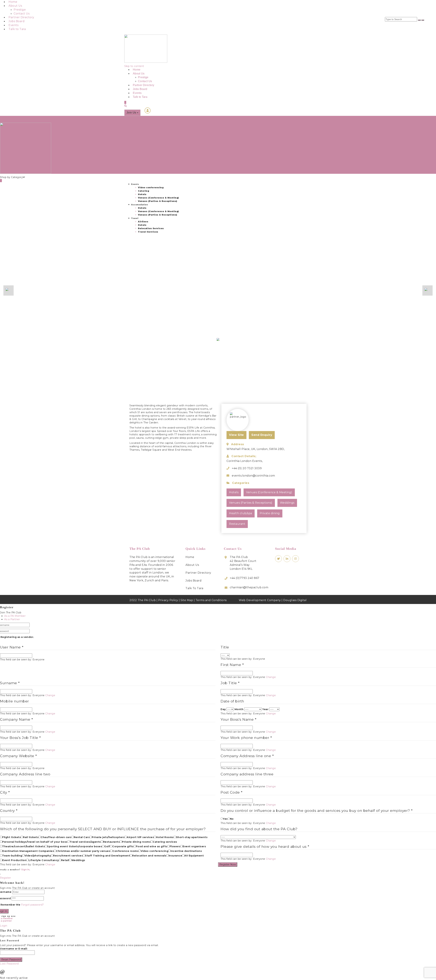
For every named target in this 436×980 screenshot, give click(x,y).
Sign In (25, 869)
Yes (225, 818)
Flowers (175, 846)
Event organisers (194, 846)
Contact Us (21, 13)
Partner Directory (21, 17)
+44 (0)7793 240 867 (244, 578)
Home (13, 1)
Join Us (132, 112)
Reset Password (11, 959)
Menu (11, 117)
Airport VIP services (140, 837)
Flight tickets (11, 837)
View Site (236, 435)
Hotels (142, 194)
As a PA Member (15, 615)
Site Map (187, 600)
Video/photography (38, 855)
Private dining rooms (136, 841)
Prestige (20, 9)
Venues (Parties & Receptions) (157, 201)
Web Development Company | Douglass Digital (273, 600)
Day (223, 709)
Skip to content (134, 66)
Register (5, 877)
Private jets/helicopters (108, 837)
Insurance (175, 855)
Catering (143, 191)
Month (239, 709)
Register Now (227, 864)
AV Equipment (194, 855)
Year (265, 709)
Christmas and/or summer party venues (83, 851)
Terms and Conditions (211, 600)
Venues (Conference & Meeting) (158, 197)
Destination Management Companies (28, 851)
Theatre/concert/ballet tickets (23, 846)
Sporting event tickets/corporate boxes (74, 846)
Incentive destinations (186, 851)
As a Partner (12, 619)
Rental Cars (82, 837)
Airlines (143, 221)
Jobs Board (17, 21)
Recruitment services (68, 855)
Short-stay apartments (192, 837)
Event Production (14, 860)
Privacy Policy (168, 600)
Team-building (12, 855)
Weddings (78, 860)
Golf (107, 846)
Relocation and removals (149, 855)
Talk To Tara (194, 588)
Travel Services (148, 232)
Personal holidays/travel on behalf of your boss (34, 841)
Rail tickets (30, 837)
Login (3, 117)
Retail (65, 860)
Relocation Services (151, 228)
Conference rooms (125, 851)
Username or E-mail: (14, 948)
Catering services (165, 841)
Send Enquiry (261, 435)
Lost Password (9, 963)
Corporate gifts (123, 846)
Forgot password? (32, 904)
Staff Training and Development (107, 855)
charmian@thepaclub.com (249, 587)
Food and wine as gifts (151, 846)
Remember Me (10, 904)
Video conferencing (151, 187)
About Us (15, 5)
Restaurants (111, 841)
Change (271, 677)
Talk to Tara (17, 29)
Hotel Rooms (165, 837)
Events (13, 25)
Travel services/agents (85, 841)
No (232, 818)
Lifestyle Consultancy (44, 860)
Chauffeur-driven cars (56, 837)
